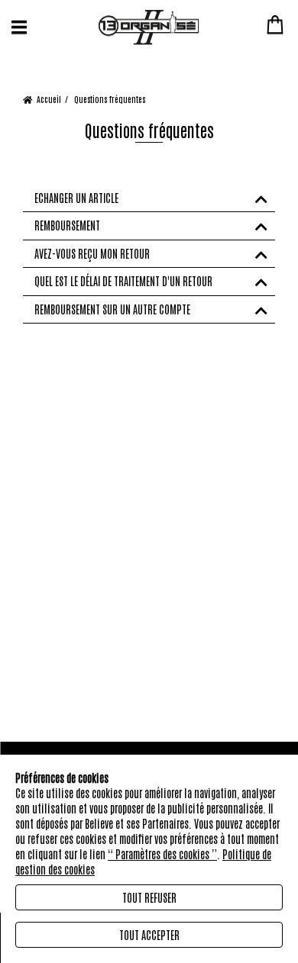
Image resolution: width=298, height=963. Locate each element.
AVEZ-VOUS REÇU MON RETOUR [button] (92, 253)
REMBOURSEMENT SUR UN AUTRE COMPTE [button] (112, 309)
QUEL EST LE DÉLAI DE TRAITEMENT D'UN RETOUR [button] (123, 281)
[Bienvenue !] (149, 27)
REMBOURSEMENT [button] (67, 225)
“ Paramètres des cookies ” (162, 854)
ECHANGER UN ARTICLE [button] (76, 198)
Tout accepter (149, 935)
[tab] (149, 198)
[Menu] (19, 27)
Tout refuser (149, 897)
